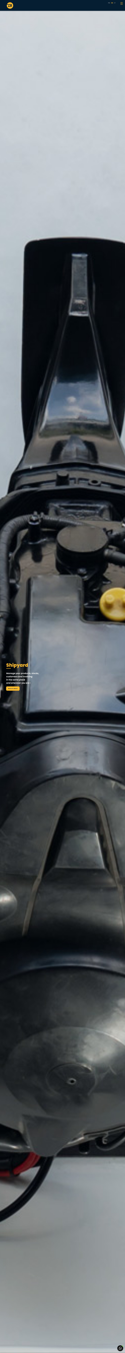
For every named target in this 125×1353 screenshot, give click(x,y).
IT (115, 3)
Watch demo (13, 688)
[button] (120, 1348)
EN (112, 3)
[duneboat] (10, 5)
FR (109, 3)
